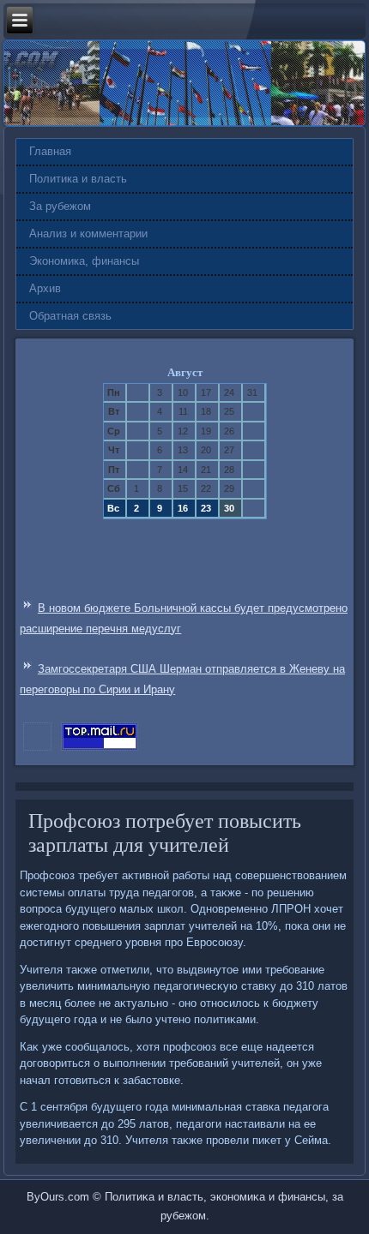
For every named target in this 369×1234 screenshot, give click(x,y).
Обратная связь (70, 315)
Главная (50, 151)
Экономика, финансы (84, 261)
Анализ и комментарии (88, 233)
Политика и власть (78, 178)
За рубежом (60, 206)
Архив (45, 288)
